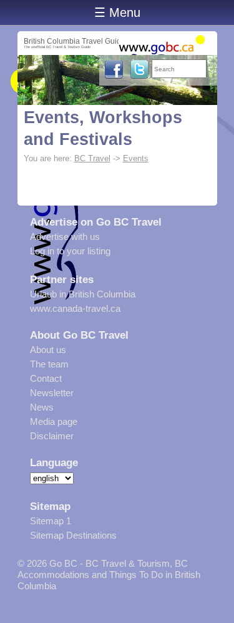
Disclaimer (52, 436)
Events (136, 158)
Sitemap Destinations (73, 535)
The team (49, 364)
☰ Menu (117, 12)
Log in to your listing (70, 251)
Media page (53, 421)
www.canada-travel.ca (75, 308)
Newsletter (52, 392)
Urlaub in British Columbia (82, 294)
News (42, 407)
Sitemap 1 (50, 521)
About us (48, 349)
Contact (46, 378)
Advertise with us (65, 236)
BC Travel (92, 158)
